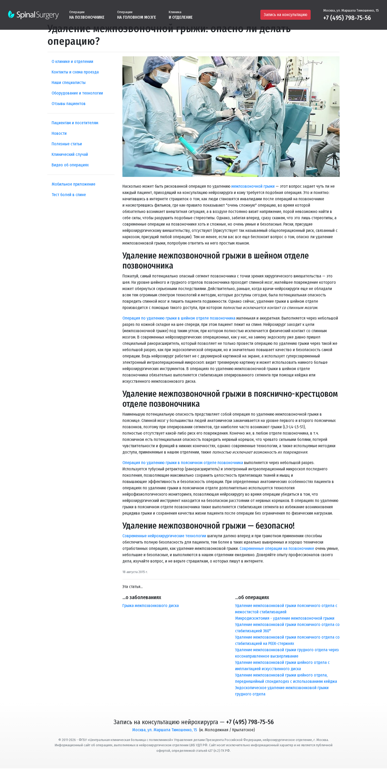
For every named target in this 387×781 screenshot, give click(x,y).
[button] (87, 14)
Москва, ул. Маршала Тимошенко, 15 (351, 10)
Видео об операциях (70, 164)
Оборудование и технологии (77, 93)
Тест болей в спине (69, 194)
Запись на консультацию (285, 14)
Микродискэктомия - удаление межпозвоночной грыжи (284, 618)
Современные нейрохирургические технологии (164, 535)
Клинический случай (70, 154)
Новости (59, 133)
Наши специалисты (69, 82)
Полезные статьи (67, 143)
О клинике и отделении (72, 61)
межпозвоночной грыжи (253, 186)
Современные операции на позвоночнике (277, 548)
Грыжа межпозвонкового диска (150, 605)
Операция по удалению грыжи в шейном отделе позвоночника (178, 318)
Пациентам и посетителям (75, 122)
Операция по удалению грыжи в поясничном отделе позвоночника (182, 462)
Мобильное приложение (73, 184)
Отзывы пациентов (69, 103)
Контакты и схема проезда (75, 71)
